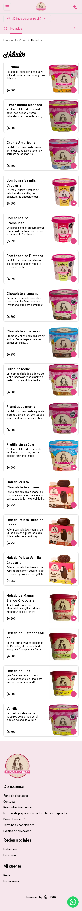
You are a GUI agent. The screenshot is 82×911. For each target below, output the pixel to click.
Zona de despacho (15, 795)
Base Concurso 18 (15, 819)
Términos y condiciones (18, 825)
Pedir (6, 875)
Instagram (10, 849)
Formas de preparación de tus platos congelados (35, 813)
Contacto (9, 801)
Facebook (9, 855)
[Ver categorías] (75, 28)
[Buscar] (5, 29)
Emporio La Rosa (14, 40)
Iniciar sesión (11, 881)
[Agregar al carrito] (74, 90)
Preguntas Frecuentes (18, 807)
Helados (16, 28)
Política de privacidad (17, 831)
